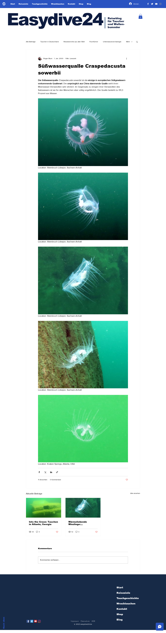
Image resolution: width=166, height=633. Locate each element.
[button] (140, 16)
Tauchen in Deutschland (49, 42)
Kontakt (122, 609)
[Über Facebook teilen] (39, 472)
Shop (120, 614)
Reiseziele (123, 592)
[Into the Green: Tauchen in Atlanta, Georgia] (43, 508)
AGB (93, 621)
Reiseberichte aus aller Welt (74, 42)
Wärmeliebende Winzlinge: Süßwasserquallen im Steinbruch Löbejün (81, 523)
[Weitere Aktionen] (126, 58)
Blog (119, 619)
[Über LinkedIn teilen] (51, 472)
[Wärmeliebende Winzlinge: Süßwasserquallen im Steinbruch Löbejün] (83, 508)
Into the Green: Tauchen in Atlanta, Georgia (43, 523)
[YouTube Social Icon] (35, 621)
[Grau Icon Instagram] (160, 4)
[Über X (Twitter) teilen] (45, 472)
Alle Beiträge (30, 42)
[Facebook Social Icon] (28, 621)
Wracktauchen (126, 603)
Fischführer (93, 42)
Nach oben (4, 623)
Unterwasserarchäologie (112, 42)
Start (120, 587)
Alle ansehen (135, 493)
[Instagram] (39, 621)
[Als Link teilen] (57, 472)
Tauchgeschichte (128, 598)
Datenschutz (85, 621)
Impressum (75, 621)
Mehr (128, 42)
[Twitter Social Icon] (31, 621)
